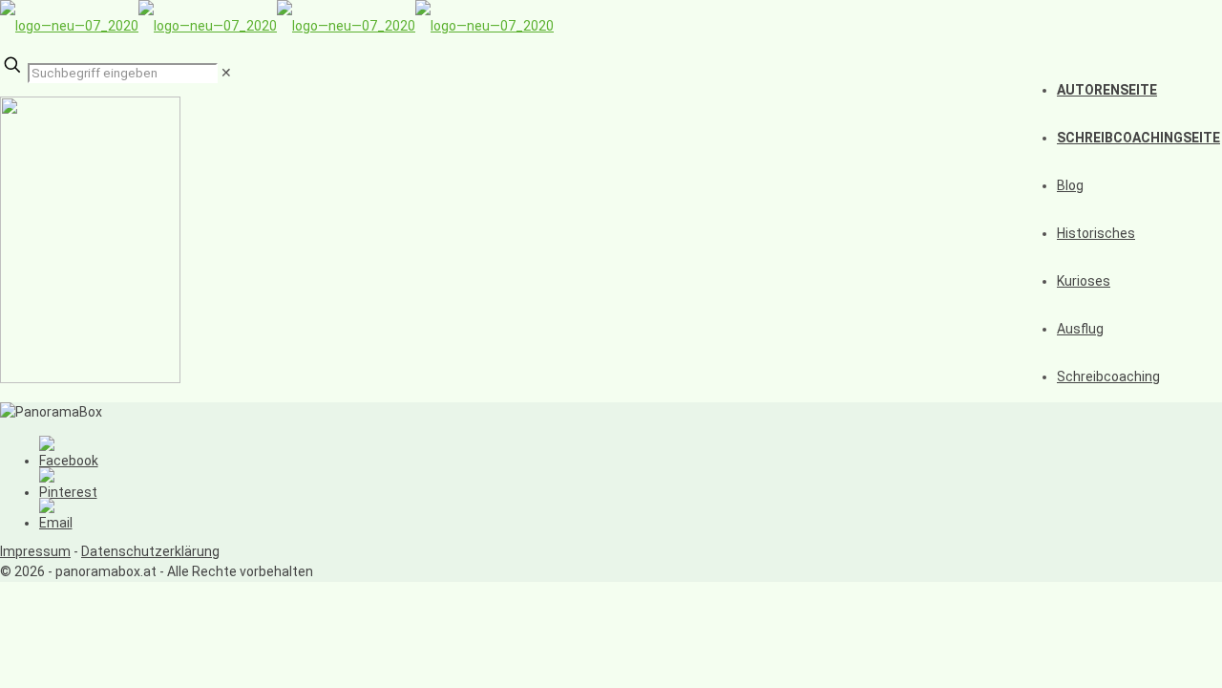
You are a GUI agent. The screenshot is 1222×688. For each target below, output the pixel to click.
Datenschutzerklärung (150, 551)
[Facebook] (68, 460)
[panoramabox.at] (277, 26)
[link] (226, 72)
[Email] (56, 522)
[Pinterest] (68, 492)
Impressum (35, 551)
